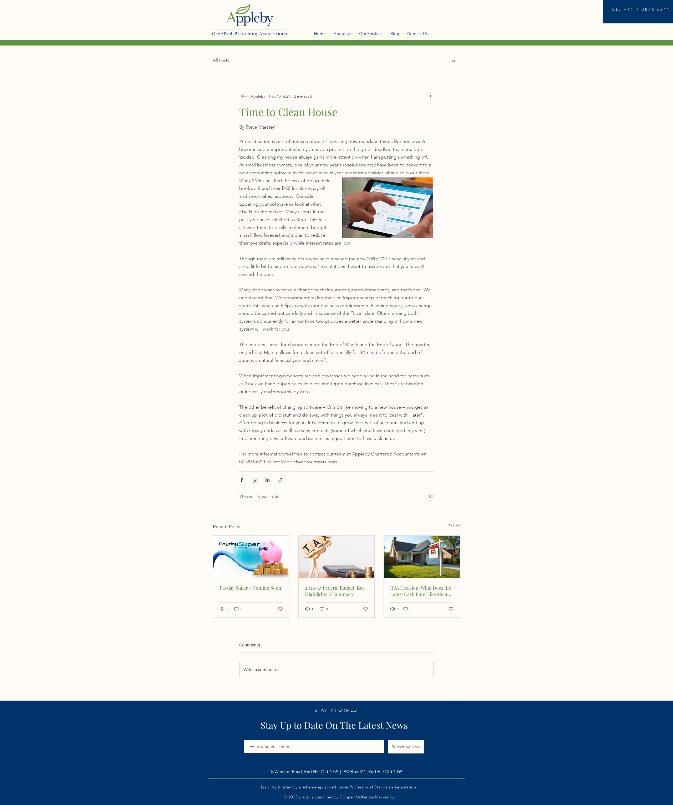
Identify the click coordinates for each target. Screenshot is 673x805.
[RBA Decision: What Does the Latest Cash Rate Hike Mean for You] (422, 557)
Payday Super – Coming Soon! (251, 588)
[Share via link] (280, 480)
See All (454, 525)
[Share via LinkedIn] (267, 480)
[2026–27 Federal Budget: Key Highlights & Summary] (337, 557)
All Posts (221, 60)
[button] (453, 60)
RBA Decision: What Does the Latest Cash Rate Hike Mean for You (420, 591)
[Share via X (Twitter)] (254, 480)
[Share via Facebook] (241, 480)
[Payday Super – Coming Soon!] (251, 557)
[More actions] (430, 96)
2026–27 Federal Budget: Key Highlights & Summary (335, 591)
